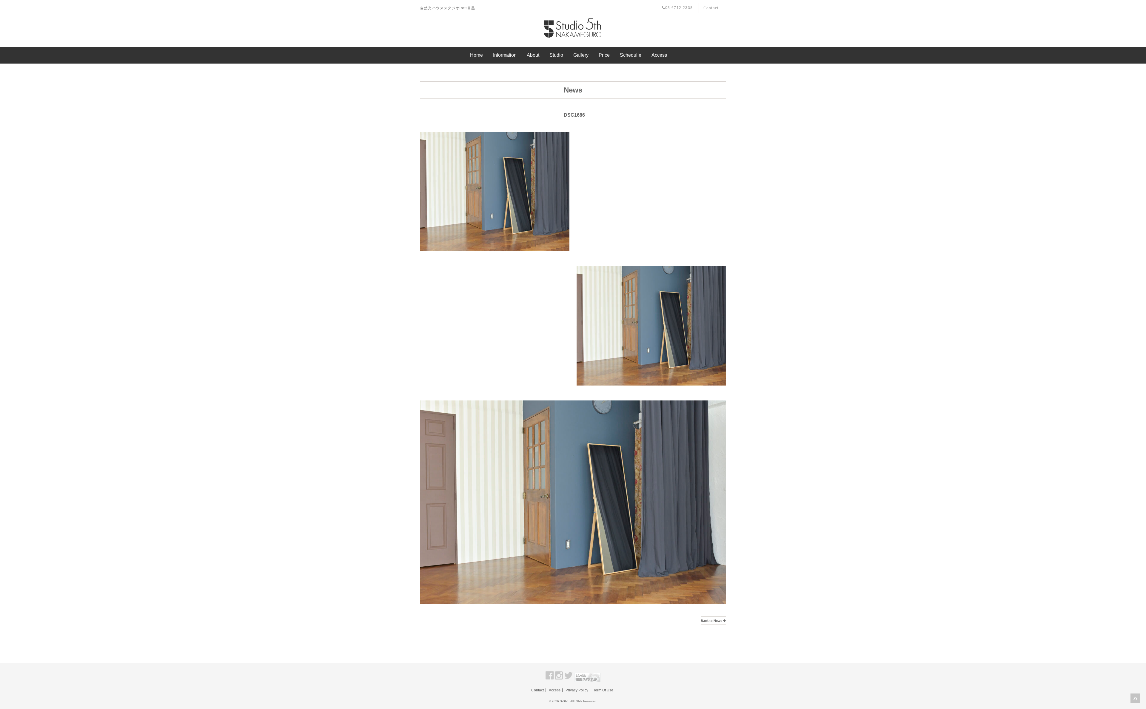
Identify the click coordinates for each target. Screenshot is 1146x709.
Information (505, 55)
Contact (710, 8)
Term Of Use (603, 690)
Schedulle (630, 55)
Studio (556, 55)
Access (659, 55)
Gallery (581, 55)
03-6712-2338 (679, 8)
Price (604, 55)
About (533, 55)
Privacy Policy (577, 690)
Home (476, 55)
